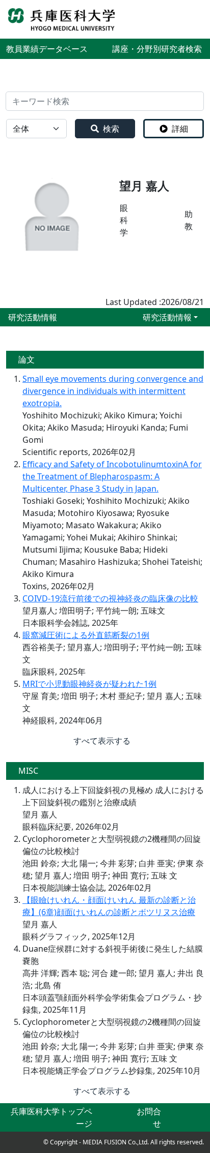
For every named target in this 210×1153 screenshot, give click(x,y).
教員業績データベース (47, 48)
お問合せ (149, 1117)
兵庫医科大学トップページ (51, 1117)
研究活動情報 (167, 317)
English (190, 19)
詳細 (180, 128)
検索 (111, 128)
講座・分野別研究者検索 (157, 48)
